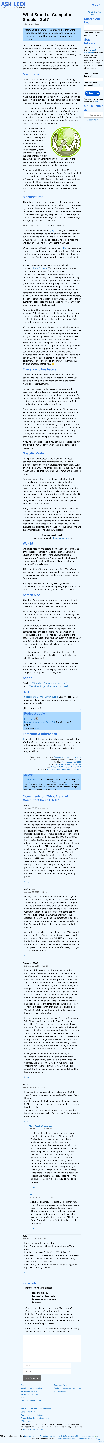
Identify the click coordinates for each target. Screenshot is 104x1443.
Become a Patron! (61, 1385)
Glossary (24, 1397)
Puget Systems (40, 268)
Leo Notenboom (33, 779)
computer (58, 764)
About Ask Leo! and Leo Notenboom (36, 1409)
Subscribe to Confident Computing (41, 697)
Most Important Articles (30, 1391)
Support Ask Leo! (94, 120)
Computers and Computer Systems (67, 757)
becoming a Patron (62, 538)
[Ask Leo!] (14, 5)
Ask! (22, 1385)
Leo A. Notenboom (32, 24)
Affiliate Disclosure (28, 1421)
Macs (52, 230)
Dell (65, 248)
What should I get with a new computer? (48, 686)
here (96, 102)
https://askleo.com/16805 (71, 762)
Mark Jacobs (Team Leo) (41, 1126)
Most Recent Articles (29, 1394)
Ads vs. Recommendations (32, 1415)
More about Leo (63, 789)
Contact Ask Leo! (28, 1412)
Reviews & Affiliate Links (33, 1429)
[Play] (31, 719)
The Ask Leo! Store (62, 1391)
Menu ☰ (96, 5)
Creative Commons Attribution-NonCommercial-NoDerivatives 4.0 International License (59, 1436)
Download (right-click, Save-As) (39, 722)
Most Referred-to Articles (31, 1388)
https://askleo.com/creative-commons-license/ (75, 1439)
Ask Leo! (68, 784)
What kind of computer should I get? (49, 683)
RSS (37, 728)
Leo (30, 1194)
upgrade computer (72, 764)
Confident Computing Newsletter (67, 1388)
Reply (26, 882)
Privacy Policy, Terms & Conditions (35, 1418)
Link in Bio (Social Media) (31, 1401)
